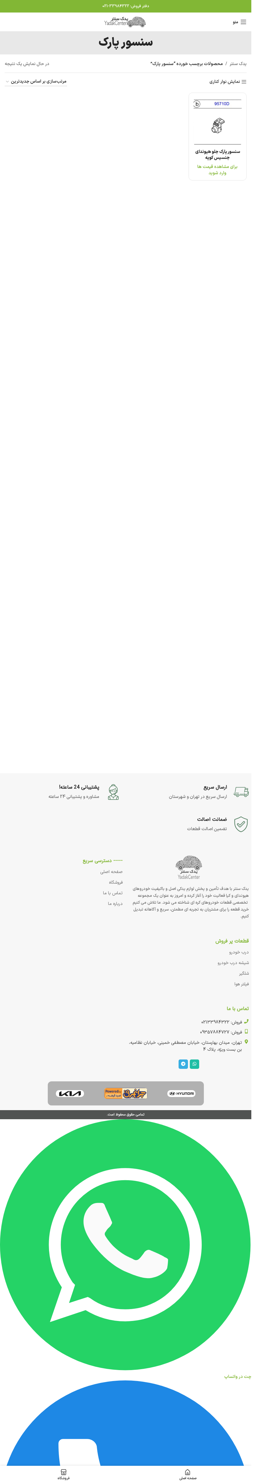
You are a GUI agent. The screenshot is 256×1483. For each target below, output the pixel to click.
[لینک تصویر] (181, 1093)
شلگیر (244, 973)
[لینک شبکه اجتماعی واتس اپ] (194, 1064)
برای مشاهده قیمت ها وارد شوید (217, 170)
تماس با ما (113, 893)
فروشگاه (116, 882)
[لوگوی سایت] (126, 21)
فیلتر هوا (241, 984)
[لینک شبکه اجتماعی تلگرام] (183, 1064)
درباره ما (115, 904)
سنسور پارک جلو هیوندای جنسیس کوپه (217, 155)
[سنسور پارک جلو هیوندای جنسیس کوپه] (218, 122)
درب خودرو (239, 952)
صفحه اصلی (111, 872)
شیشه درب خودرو (233, 963)
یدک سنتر (238, 64)
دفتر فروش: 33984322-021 (125, 6)
